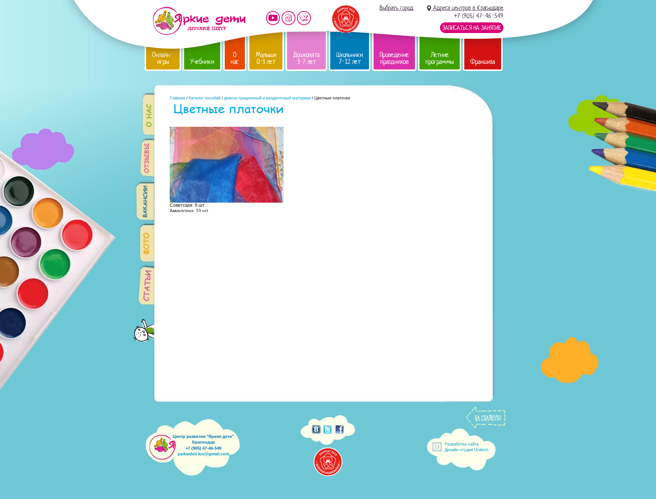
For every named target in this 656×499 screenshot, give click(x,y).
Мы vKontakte (304, 18)
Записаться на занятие (471, 27)
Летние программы (440, 58)
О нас (235, 58)
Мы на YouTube (273, 18)
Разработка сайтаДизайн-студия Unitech (466, 447)
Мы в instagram (288, 18)
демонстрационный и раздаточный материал (267, 98)
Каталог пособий (205, 98)
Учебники (202, 61)
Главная (177, 98)
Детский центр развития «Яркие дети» (199, 21)
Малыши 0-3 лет (265, 58)
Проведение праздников (394, 58)
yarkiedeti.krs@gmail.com (203, 454)
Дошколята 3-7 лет (306, 58)
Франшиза (482, 61)
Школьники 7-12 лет (349, 58)
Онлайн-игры (162, 58)
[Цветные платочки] (227, 201)
